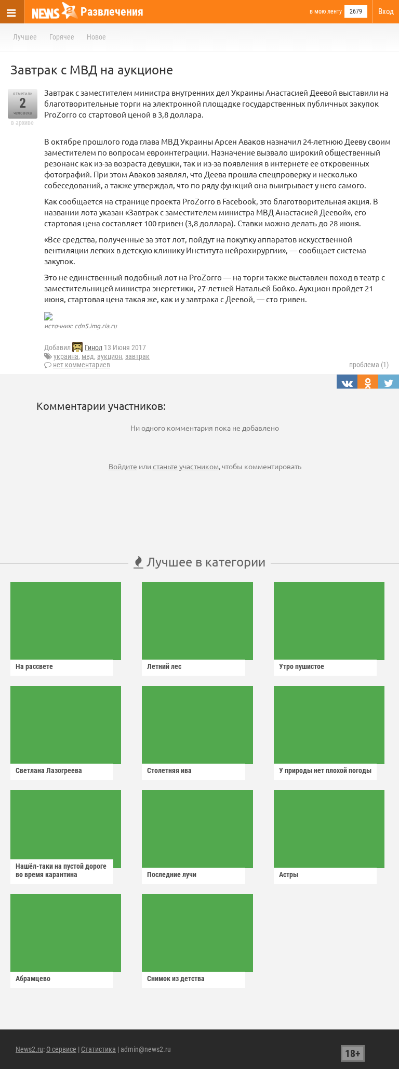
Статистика (98, 1049)
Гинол (93, 347)
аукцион (109, 356)
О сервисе (61, 1049)
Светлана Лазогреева (49, 770)
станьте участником (186, 466)
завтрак (137, 356)
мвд (88, 356)
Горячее (61, 37)
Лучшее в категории (204, 561)
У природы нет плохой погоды (325, 770)
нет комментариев (81, 364)
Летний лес (164, 666)
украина (66, 356)
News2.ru (29, 1049)
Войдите (123, 466)
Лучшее (25, 37)
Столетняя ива (169, 770)
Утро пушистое (301, 666)
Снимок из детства (176, 978)
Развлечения (112, 11)
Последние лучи (171, 874)
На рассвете (34, 666)
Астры (288, 874)
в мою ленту (326, 11)
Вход (386, 11)
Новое (96, 37)
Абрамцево (33, 978)
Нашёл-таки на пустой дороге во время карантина (61, 870)
